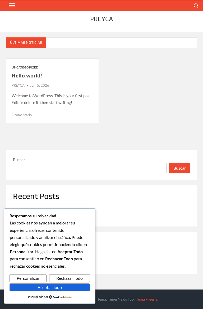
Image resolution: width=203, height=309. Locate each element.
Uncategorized (25, 67)
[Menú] (11, 5)
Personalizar (28, 278)
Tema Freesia (147, 299)
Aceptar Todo (50, 287)
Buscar (19, 159)
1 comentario (22, 115)
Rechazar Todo (69, 278)
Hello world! (27, 75)
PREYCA (101, 18)
